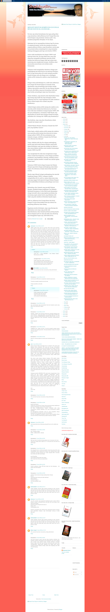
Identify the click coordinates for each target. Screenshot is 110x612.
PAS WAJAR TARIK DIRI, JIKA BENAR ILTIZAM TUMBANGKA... (71, 262)
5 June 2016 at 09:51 (43, 268)
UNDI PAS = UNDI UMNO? (69, 242)
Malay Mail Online (65, 369)
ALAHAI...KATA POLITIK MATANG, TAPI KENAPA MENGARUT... (71, 223)
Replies (33, 249)
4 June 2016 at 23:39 (40, 473)
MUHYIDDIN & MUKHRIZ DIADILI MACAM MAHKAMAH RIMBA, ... (71, 171)
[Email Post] (45, 218)
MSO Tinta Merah (65, 410)
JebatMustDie (64, 406)
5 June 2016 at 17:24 (41, 530)
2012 (64, 316)
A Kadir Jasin (64, 390)
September (66, 131)
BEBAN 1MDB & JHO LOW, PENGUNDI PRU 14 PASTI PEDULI (71, 183)
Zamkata (63, 424)
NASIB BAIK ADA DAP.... (69, 259)
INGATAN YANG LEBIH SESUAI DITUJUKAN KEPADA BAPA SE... (71, 291)
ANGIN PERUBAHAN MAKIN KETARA (71, 209)
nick (32, 344)
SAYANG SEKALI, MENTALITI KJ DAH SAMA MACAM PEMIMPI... (71, 250)
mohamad (33, 225)
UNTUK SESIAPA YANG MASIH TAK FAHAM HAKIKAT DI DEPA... (71, 178)
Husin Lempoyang (65, 402)
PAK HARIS (36, 268)
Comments (76, 574)
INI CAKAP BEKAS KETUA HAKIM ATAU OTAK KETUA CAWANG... (71, 185)
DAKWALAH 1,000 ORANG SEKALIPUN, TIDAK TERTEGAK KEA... (71, 139)
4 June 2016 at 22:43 (44, 251)
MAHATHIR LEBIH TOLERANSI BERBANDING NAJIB (70, 146)
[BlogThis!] (49, 219)
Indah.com (64, 404)
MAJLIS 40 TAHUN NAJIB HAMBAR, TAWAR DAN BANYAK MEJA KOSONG (72, 340)
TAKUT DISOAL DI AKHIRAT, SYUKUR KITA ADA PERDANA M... (71, 197)
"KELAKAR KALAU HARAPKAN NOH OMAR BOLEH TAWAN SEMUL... (71, 152)
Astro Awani (64, 358)
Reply (32, 246)
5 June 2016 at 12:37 (41, 517)
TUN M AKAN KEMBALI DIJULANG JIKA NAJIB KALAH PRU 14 (71, 168)
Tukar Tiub (64, 418)
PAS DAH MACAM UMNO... (69, 288)
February (66, 307)
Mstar (63, 379)
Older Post (56, 594)
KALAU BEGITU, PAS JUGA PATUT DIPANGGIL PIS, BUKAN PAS (71, 245)
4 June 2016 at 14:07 (39, 225)
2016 (64, 124)
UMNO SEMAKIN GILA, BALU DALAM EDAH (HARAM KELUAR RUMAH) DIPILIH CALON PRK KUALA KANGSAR (71, 334)
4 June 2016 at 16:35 (40, 395)
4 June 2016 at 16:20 (37, 344)
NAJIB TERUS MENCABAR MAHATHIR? (69, 199)
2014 (64, 312)
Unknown (33, 422)
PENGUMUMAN (65, 330)
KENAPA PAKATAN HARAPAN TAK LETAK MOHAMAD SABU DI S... (71, 294)
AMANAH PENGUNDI (68, 207)
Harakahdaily (64, 366)
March (65, 305)
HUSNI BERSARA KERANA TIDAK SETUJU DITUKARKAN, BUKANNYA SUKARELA (70, 353)
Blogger (60, 609)
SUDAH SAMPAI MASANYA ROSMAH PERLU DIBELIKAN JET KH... (71, 256)
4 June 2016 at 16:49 (40, 402)
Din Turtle (64, 400)
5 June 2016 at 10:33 (39, 499)
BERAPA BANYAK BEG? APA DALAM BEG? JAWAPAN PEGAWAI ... (71, 253)
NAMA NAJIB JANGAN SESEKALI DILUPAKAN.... (70, 275)
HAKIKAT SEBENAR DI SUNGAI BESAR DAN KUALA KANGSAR (70, 278)
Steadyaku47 (64, 416)
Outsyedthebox (65, 412)
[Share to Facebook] (51, 219)
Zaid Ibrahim (64, 422)
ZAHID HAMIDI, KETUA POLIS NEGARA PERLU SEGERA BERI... (71, 188)
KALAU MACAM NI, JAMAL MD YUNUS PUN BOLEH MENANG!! (71, 205)
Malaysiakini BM (65, 375)
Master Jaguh (34, 530)
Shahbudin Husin (67, 550)
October (66, 129)
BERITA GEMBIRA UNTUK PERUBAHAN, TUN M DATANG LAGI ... (70, 216)
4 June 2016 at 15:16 (40, 336)
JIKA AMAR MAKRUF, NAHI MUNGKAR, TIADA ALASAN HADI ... (71, 231)
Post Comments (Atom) (46, 598)
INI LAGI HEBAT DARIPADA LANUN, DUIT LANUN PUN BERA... (71, 194)
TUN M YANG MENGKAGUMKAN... (69, 337)
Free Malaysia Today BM (67, 364)
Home (44, 594)
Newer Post (31, 594)
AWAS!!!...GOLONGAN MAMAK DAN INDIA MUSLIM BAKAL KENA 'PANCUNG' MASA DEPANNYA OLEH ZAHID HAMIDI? (70, 349)
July (65, 134)
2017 (64, 122)
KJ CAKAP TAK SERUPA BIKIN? (68, 345)
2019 (64, 119)
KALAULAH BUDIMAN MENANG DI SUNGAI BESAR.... (71, 296)
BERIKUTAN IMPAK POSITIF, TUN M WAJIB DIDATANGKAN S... (71, 238)
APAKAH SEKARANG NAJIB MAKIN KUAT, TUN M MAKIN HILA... (71, 202)
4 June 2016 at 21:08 (40, 448)
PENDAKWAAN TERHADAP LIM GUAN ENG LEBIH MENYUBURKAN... (70, 142)
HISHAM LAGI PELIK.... (68, 240)
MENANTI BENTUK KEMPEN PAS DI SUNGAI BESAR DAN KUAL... (71, 281)
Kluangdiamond (65, 408)
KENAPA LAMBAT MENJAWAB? (70, 210)
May (65, 302)
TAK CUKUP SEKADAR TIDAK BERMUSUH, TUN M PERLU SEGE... (70, 174)
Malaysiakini (64, 373)
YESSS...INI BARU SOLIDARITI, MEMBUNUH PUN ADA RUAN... (71, 154)
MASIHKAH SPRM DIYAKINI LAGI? (71, 180)
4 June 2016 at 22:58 (45, 258)
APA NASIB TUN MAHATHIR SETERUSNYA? (69, 160)
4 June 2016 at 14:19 (40, 277)
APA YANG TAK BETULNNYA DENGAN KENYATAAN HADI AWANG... (72, 283)
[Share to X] (50, 219)
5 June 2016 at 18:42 (40, 537)
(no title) (63, 329)
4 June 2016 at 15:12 (40, 326)
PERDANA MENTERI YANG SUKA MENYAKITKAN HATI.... (71, 299)
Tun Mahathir (64, 420)
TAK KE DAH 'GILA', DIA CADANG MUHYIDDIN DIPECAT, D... (71, 149)
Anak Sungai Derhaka (66, 394)
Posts (75, 572)
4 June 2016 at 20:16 (40, 438)
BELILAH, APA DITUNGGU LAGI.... (71, 258)
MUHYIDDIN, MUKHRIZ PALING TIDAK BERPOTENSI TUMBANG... (71, 163)
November (66, 127)
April (65, 303)
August (65, 132)
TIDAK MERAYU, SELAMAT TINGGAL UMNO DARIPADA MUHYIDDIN (71, 166)
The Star (63, 383)
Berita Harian (64, 360)
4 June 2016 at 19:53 (39, 422)
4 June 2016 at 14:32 (40, 303)
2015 (64, 311)
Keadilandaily (64, 367)
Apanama (64, 396)
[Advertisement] (55, 19)
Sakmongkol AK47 (65, 414)
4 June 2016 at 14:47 (40, 311)
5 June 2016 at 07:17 (41, 486)
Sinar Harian (64, 381)
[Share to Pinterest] (52, 219)
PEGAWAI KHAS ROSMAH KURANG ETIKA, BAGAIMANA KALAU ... (71, 213)
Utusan (63, 385)
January (66, 308)
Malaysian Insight (65, 377)
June (65, 136)
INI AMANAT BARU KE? (68, 236)
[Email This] (47, 219)
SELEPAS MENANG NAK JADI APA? (71, 264)
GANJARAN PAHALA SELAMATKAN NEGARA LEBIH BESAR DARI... (71, 191)
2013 (64, 314)
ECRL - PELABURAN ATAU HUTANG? (69, 344)
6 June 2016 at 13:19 (44, 290)
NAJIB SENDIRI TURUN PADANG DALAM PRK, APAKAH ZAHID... (71, 247)
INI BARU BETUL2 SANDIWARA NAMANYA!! (71, 342)
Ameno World (64, 392)
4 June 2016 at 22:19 (40, 464)
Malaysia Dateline (65, 371)
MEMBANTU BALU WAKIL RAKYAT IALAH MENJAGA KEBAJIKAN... (71, 286)
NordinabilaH (33, 486)
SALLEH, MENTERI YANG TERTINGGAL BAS (69, 272)
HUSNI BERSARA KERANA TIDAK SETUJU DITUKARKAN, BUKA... (71, 157)
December (66, 125)
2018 (64, 120)
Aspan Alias (64, 398)
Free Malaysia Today (66, 362)
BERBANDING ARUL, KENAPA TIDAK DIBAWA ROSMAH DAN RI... (71, 220)
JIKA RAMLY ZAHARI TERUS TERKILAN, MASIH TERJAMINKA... (71, 228)
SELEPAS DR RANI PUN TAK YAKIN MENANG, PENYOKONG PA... (71, 225)
